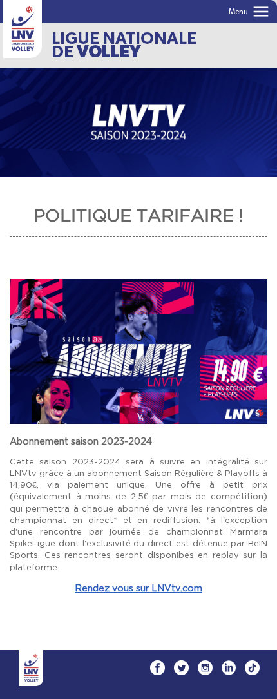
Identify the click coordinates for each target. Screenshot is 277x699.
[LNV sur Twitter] (181, 667)
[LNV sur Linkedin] (229, 667)
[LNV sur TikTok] (252, 667)
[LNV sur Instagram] (205, 667)
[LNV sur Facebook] (157, 667)
